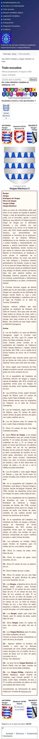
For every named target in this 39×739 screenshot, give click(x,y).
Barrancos (20, 733)
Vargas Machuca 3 (6, 115)
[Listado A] (5, 90)
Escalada (9, 733)
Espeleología (32, 733)
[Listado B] (8, 90)
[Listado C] (12, 90)
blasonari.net (26, 691)
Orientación (7, 736)
